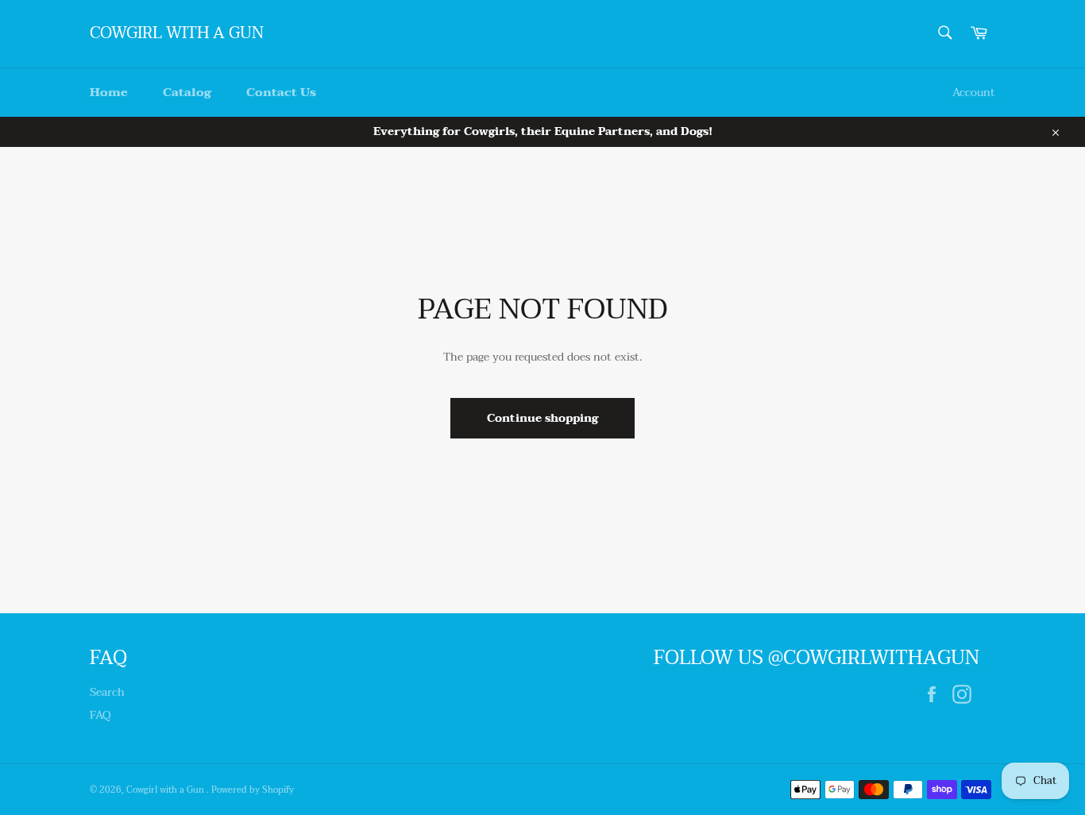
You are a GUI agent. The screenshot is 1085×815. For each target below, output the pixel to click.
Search (107, 692)
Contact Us (281, 92)
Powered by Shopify (252, 790)
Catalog (187, 92)
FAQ (100, 715)
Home (109, 92)
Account (973, 92)
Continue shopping (542, 418)
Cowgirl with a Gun (177, 34)
